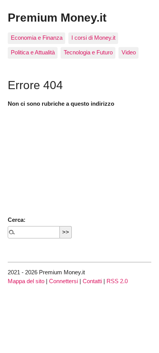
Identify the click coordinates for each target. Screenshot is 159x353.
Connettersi (63, 281)
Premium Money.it (57, 17)
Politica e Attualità (33, 52)
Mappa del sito (26, 281)
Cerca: (16, 219)
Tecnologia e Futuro (88, 52)
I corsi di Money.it (93, 37)
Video (129, 52)
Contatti (92, 281)
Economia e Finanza (37, 37)
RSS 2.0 (117, 281)
